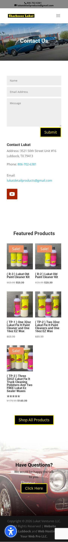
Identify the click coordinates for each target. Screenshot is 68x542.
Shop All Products (34, 419)
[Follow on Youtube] (12, 194)
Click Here (34, 488)
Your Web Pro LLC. (34, 536)
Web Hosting (47, 531)
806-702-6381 (27, 164)
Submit (50, 132)
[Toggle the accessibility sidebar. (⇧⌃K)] (11, 531)
